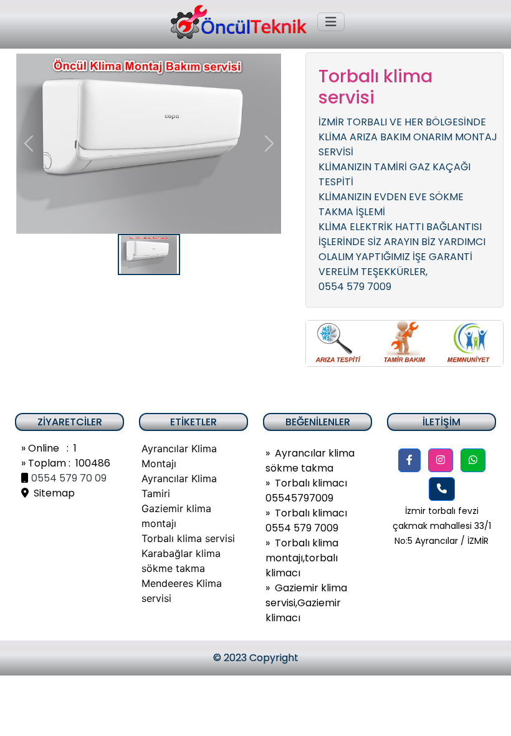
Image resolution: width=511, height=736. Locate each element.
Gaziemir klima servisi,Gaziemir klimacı (306, 603)
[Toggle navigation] (331, 21)
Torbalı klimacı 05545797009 (306, 490)
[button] (409, 460)
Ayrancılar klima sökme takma (310, 460)
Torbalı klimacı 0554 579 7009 (306, 520)
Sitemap (52, 493)
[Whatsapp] (473, 460)
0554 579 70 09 (69, 478)
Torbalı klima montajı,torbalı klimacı (301, 558)
